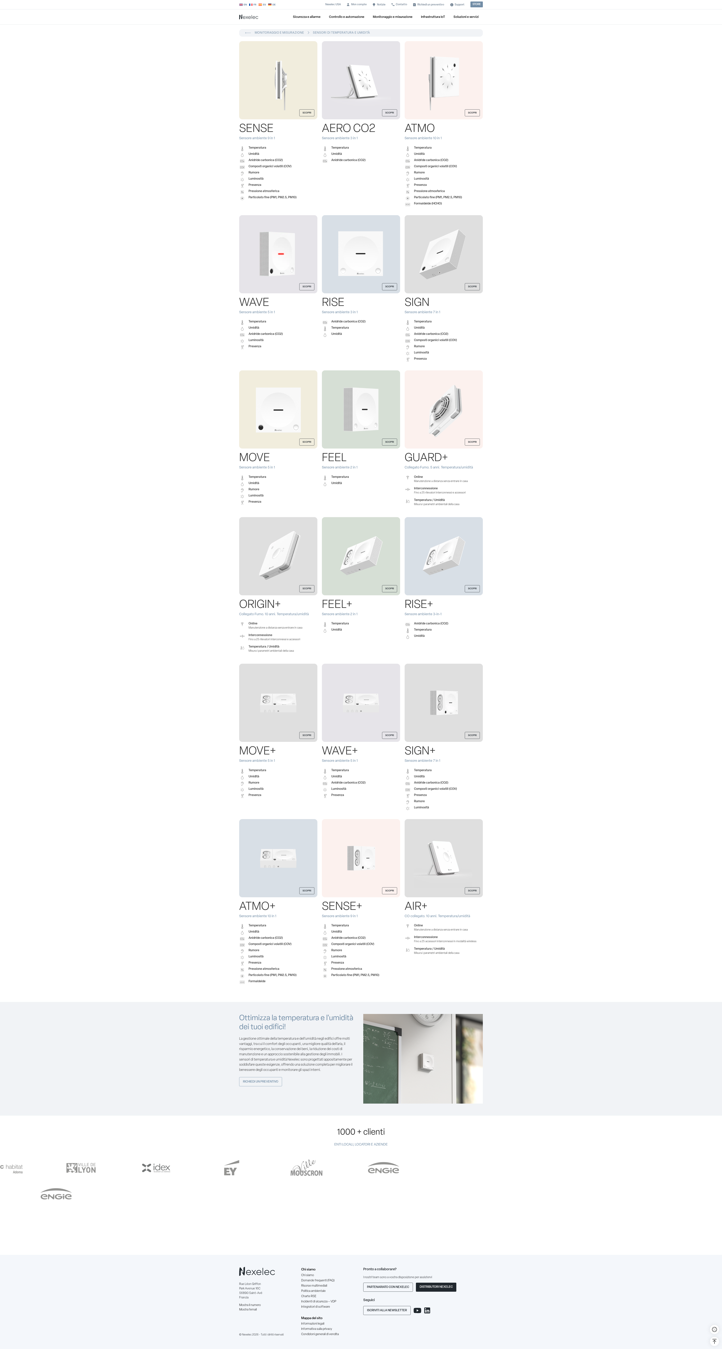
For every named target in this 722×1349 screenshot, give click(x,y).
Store (476, 4)
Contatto (401, 4)
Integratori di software (315, 1306)
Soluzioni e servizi (466, 17)
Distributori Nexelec (436, 1286)
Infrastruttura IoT (433, 17)
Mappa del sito (311, 1318)
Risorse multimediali (314, 1285)
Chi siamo (308, 1269)
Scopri (307, 113)
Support (459, 4)
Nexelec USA (333, 4)
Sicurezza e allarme (307, 17)
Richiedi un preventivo (430, 4)
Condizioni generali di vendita (320, 1334)
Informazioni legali (312, 1323)
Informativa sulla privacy (316, 1329)
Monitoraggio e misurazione (393, 17)
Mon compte (359, 4)
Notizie (381, 4)
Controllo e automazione (346, 17)
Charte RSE (308, 1296)
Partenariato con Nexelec (388, 1287)
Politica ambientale (313, 1291)
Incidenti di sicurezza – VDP (318, 1301)
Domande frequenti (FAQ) (318, 1280)
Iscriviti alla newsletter (387, 1310)
